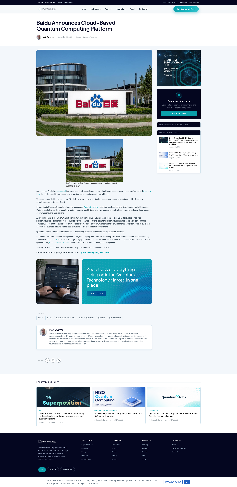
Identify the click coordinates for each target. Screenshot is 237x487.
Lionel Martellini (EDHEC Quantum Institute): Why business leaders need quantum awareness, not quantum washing (183, 141)
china (49, 318)
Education (104, 410)
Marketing (121, 9)
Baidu (40, 318)
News (83, 9)
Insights (113, 410)
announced (61, 191)
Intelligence (95, 9)
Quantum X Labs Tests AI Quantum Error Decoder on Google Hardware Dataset (183, 166)
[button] (47, 360)
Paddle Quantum (90, 207)
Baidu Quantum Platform (59, 242)
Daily (41, 410)
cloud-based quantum (65, 318)
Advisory (108, 9)
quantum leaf (115, 318)
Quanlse (53, 239)
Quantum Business (82, 37)
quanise (101, 318)
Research (93, 37)
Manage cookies (173, 482)
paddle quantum (86, 318)
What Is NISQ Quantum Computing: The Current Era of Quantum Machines (183, 154)
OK (187, 482)
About (132, 9)
